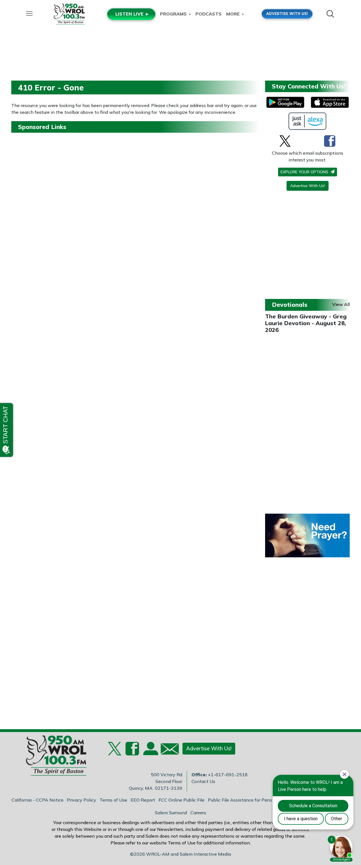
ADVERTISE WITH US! (287, 13)
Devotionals (289, 304)
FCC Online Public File (181, 800)
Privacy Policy (81, 800)
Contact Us (203, 781)
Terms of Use (113, 800)
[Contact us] (167, 750)
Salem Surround (171, 812)
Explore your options (305, 171)
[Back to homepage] (53, 757)
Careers (198, 812)
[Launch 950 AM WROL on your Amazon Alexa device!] (308, 121)
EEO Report (143, 800)
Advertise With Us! (307, 185)
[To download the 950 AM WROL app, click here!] (285, 102)
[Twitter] (284, 140)
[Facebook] (329, 140)
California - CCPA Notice (37, 800)
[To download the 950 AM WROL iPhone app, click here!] (330, 102)
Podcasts (208, 14)
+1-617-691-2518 (228, 774)
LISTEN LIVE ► (132, 14)
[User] (150, 752)
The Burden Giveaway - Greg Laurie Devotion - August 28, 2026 (306, 323)
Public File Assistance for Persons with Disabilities (261, 800)
